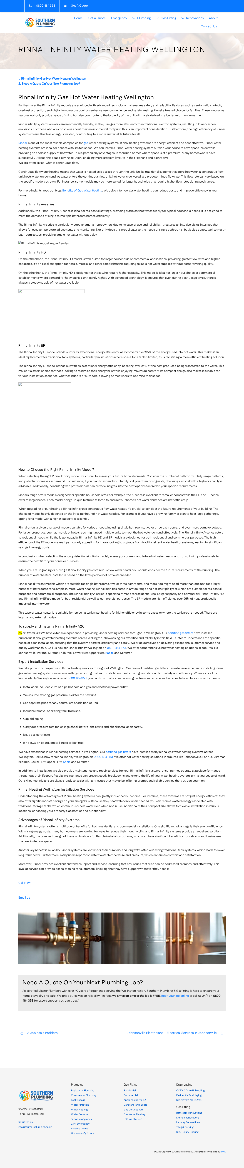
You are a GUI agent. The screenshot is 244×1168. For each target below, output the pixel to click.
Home (78, 18)
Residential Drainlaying (188, 1095)
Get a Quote (97, 18)
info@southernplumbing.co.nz (35, 1127)
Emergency (119, 18)
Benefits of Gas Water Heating (82, 190)
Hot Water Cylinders (82, 1133)
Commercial (131, 1095)
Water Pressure (79, 1114)
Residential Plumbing (82, 1090)
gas (85, 143)
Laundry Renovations (188, 1122)
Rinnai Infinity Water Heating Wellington (111, 50)
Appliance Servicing (135, 1100)
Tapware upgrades (81, 1119)
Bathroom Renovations (189, 1113)
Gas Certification (133, 1110)
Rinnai (22, 143)
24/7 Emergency (80, 1124)
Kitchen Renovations (187, 1118)
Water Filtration (80, 1105)
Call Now (24, 883)
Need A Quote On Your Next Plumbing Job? (51, 84)
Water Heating (79, 1110)
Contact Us (209, 26)
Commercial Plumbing (83, 1095)
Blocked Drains (79, 1128)
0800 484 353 (116, 648)
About (213, 18)
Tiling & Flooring (184, 1127)
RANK (223, 1151)
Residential (130, 1090)
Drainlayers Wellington (188, 1100)
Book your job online (175, 996)
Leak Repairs (78, 1100)
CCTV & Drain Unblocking (190, 1090)
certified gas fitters (180, 633)
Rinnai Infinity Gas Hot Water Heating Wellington (53, 79)
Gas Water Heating (134, 1114)
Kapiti (109, 653)
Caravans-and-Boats (135, 1105)
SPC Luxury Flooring (187, 1132)
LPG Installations (133, 1119)
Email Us (24, 898)
